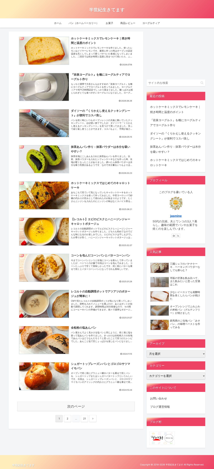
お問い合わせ (158, 398)
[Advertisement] (176, 54)
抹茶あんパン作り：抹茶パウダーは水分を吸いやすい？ (175, 149)
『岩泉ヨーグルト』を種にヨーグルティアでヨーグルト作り (175, 122)
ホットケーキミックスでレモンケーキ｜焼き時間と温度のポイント (175, 109)
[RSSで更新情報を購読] (178, 236)
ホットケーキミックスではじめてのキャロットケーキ (175, 162)
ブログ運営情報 (160, 406)
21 (84, 418)
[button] (202, 83)
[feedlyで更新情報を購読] (174, 236)
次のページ (76, 406)
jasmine (176, 216)
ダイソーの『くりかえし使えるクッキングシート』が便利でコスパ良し (175, 136)
